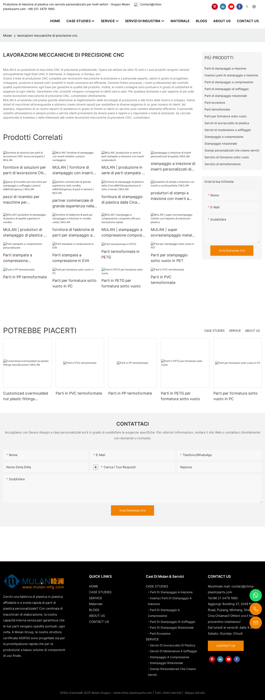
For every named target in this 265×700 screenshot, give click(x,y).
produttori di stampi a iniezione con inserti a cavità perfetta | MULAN (172, 196)
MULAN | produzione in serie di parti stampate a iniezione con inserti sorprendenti (122, 170)
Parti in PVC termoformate (163, 280)
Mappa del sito (194, 692)
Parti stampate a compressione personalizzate (17, 258)
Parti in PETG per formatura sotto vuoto (121, 283)
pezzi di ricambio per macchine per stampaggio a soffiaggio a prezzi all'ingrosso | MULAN (24, 200)
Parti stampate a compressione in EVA (70, 258)
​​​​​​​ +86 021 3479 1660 (40, 9)
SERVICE (235, 330)
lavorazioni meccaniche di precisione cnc (47, 35)
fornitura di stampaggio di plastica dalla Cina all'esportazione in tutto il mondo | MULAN (123, 200)
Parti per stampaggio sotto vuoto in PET (169, 258)
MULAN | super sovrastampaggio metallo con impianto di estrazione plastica (173, 232)
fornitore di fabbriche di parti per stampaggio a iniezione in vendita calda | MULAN (74, 232)
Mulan (7, 35)
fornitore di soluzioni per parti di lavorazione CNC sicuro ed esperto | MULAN (24, 170)
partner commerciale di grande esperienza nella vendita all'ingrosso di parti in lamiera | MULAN (73, 203)
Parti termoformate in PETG (120, 254)
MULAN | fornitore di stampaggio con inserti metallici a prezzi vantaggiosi (72, 170)
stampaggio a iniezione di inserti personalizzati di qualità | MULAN (173, 166)
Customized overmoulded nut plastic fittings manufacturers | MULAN (25, 396)
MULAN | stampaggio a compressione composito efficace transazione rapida (123, 232)
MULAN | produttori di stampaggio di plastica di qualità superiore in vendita (25, 232)
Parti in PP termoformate (25, 277)
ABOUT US (252, 330)
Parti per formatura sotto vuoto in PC (74, 283)
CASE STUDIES (214, 330)
